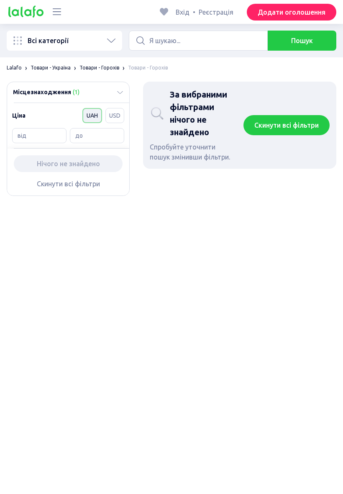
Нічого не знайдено (68, 163)
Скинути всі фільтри (68, 184)
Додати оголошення (291, 12)
